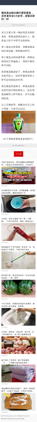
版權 (22, 419)
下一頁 (18, 154)
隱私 (19, 419)
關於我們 (4, 419)
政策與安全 (10, 419)
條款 (16, 419)
